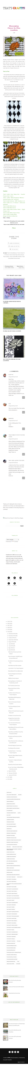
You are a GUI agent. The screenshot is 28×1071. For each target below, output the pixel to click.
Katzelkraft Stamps (10, 821)
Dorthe (11, 374)
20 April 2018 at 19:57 (13, 420)
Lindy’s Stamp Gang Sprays (11, 826)
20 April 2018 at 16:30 (13, 376)
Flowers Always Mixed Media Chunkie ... (12, 302)
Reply (24, 397)
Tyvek (18, 961)
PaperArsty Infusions (11, 835)
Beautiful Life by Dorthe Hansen (15, 764)
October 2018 (11, 637)
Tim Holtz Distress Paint (11, 950)
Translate (16, 541)
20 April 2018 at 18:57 (13, 405)
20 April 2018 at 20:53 (13, 439)
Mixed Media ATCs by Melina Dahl (15, 671)
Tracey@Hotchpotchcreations (17, 435)
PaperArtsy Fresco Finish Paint (12, 842)
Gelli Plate (8, 815)
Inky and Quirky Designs (16, 460)
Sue (10, 403)
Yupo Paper (18, 963)
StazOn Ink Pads (9, 872)
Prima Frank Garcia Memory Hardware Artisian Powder (14, 849)
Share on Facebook (14, 243)
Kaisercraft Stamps (10, 819)
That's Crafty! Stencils (11, 909)
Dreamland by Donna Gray (14, 993)
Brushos (19, 794)
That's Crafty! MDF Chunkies (16, 256)
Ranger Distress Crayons (11, 854)
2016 (8, 779)
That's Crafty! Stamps (10, 907)
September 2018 (12, 639)
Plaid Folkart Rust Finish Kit (12, 844)
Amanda (11, 418)
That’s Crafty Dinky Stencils (12, 920)
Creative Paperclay (10, 801)
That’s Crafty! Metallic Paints (12, 925)
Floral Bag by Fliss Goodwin (12, 331)
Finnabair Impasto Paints (11, 812)
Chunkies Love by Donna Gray (14, 715)
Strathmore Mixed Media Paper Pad (13, 874)
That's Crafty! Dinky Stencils (12, 893)
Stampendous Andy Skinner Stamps (13, 870)
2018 (8, 631)
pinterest (8, 585)
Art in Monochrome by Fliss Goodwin (12, 360)
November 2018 (12, 635)
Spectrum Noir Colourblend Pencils (13, 865)
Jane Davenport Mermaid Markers (13, 817)
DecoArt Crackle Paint (11, 803)
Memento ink (9, 828)
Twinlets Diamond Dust (11, 961)
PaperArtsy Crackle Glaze (11, 837)
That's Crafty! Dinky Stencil (12, 891)
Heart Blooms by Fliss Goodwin (14, 665)
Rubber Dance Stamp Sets (11, 856)
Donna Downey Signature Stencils (13, 808)
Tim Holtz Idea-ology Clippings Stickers (14, 952)
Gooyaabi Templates (7, 1059)
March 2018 (11, 771)
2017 (8, 777)
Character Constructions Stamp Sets (13, 799)
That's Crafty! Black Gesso (11, 886)
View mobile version (9, 267)
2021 (8, 625)
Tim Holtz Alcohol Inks (11, 943)
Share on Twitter (14, 246)
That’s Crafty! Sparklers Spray (12, 934)
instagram (15, 585)
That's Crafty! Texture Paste (12, 913)
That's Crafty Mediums (12, 253)
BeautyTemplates (14, 1057)
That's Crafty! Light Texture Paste (13, 895)
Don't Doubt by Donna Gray (14, 685)
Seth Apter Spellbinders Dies (12, 861)
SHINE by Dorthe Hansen (13, 678)
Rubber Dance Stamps (11, 858)
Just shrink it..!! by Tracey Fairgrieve (15, 668)
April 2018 (11, 649)
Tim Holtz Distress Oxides (11, 947)
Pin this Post (15, 249)
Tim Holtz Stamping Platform (12, 959)
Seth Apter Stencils (10, 863)
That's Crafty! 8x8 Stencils (11, 881)
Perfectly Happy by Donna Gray (15, 745)
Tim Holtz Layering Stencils (12, 954)
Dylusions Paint (9, 810)
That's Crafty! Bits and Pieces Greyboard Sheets (14, 884)
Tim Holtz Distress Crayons (11, 945)
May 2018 (11, 647)
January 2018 (11, 775)
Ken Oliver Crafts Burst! (11, 824)
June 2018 (11, 645)
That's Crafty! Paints (10, 900)
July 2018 (11, 643)
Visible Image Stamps (10, 963)
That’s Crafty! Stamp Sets (11, 936)
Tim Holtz (18, 941)
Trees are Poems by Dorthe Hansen (16, 986)
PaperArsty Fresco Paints (11, 833)
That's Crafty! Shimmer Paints (12, 902)
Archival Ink (9, 792)
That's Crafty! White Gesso (11, 918)
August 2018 (11, 641)
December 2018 (12, 633)
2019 (8, 629)
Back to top (21, 1062)
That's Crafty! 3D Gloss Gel (11, 879)
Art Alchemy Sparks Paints (11, 794)
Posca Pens (9, 846)
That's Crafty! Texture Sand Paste (13, 916)
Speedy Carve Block (10, 867)
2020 (8, 627)
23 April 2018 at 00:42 (13, 462)
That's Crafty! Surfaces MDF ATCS (13, 911)
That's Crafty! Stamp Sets (11, 904)
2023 (8, 621)
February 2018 (12, 773)
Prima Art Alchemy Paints (17, 846)
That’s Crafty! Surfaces (11, 941)
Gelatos (19, 812)
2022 (8, 623)
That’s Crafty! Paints (10, 929)
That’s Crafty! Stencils (11, 938)
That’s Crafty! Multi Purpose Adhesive (14, 927)
